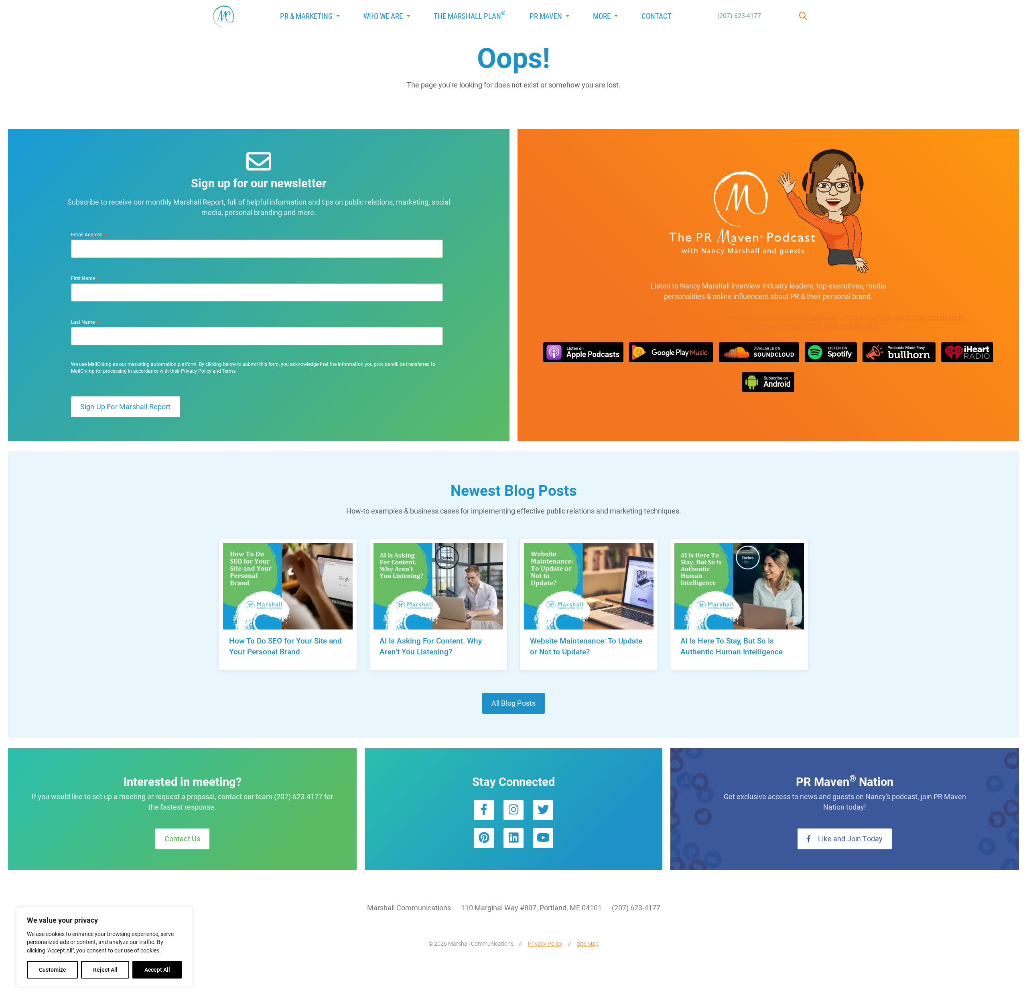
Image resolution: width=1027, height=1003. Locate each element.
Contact (656, 16)
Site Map (588, 943)
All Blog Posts (513, 703)
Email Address (89, 234)
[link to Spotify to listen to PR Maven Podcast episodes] (831, 352)
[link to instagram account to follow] (513, 810)
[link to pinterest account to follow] (484, 838)
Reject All (105, 969)
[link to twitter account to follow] (543, 810)
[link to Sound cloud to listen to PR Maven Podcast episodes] (759, 352)
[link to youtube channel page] (543, 838)
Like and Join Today (849, 839)
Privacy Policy (545, 943)
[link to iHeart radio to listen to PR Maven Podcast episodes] (967, 352)
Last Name (85, 322)
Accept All (157, 969)
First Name (85, 278)
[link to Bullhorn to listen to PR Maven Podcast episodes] (899, 352)
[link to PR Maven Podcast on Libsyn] (768, 382)
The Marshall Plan (469, 15)
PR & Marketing (306, 16)
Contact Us (182, 839)
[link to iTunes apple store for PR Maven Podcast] (583, 352)
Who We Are (383, 16)
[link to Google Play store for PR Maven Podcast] (671, 352)
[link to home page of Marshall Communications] (224, 16)
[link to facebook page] (484, 810)
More (602, 16)
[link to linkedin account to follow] (513, 838)
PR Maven (546, 16)
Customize (52, 969)
